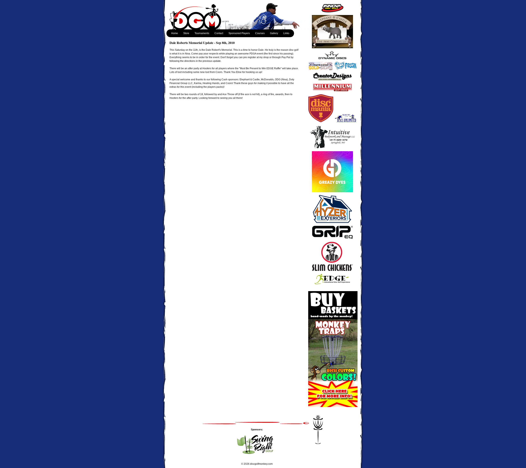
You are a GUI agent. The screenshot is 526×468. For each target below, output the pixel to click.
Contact (219, 33)
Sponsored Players (239, 33)
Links (286, 33)
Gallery (274, 33)
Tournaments (202, 33)
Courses (260, 33)
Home (174, 33)
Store (186, 33)
